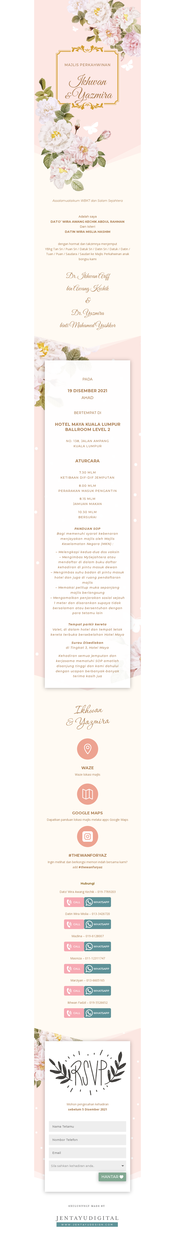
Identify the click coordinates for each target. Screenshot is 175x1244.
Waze (87, 768)
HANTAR (109, 1176)
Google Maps (87, 813)
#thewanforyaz (88, 855)
